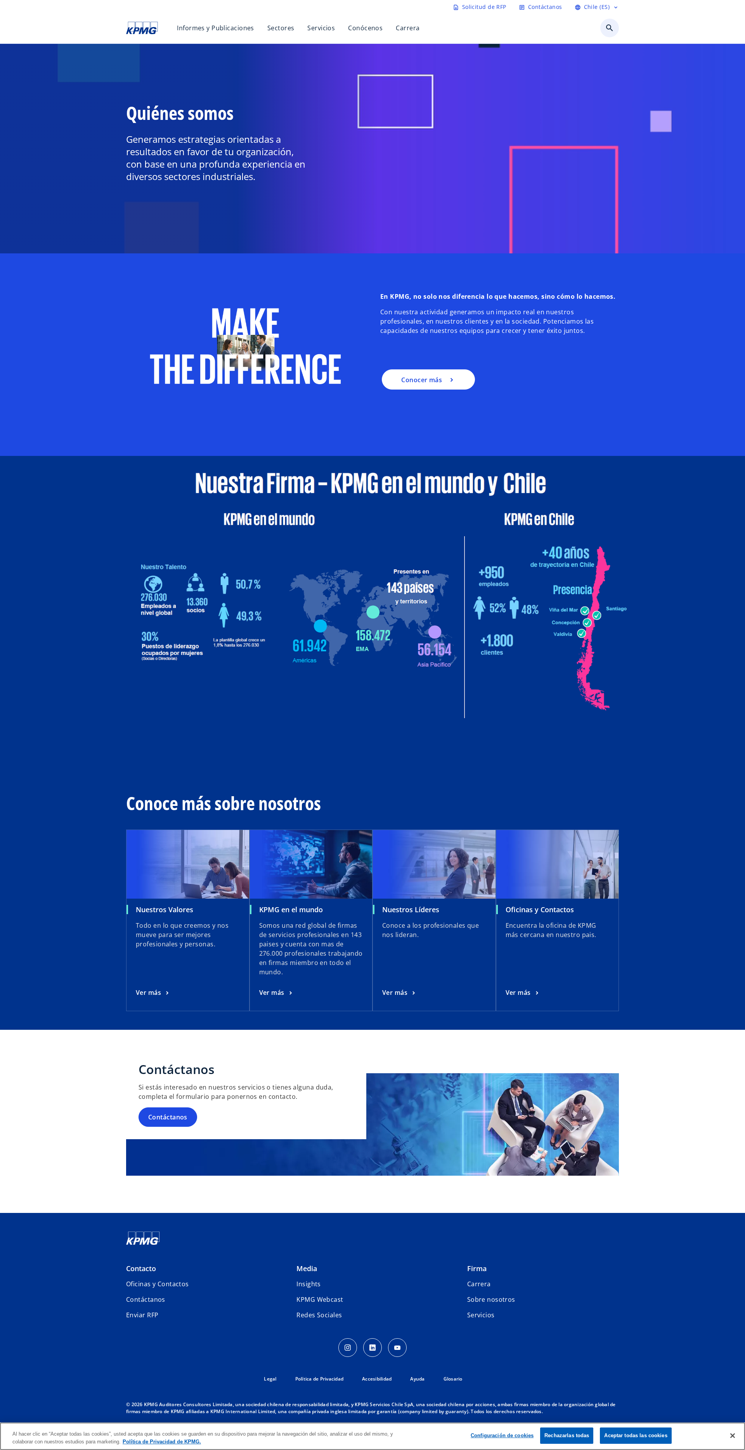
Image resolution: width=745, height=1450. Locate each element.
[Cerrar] (732, 1435)
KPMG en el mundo (291, 909)
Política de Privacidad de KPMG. (162, 1442)
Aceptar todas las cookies (635, 1435)
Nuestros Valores (164, 909)
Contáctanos (167, 1117)
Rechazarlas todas (566, 1435)
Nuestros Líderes (410, 909)
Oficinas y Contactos (540, 909)
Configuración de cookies (502, 1435)
